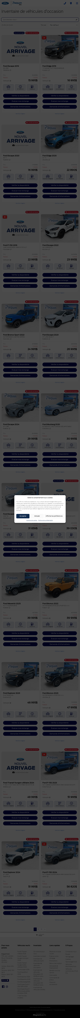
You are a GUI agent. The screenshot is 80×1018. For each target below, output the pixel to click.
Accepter (23, 516)
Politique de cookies (31, 520)
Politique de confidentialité (45, 520)
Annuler (37, 516)
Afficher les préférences (54, 516)
